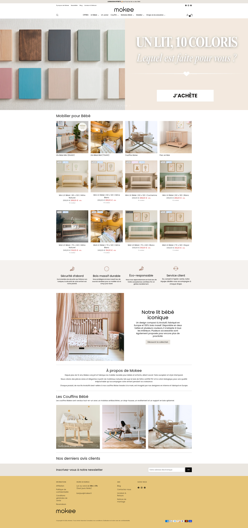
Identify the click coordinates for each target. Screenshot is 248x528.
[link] (124, 229)
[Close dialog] (150, 228)
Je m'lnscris (124, 264)
